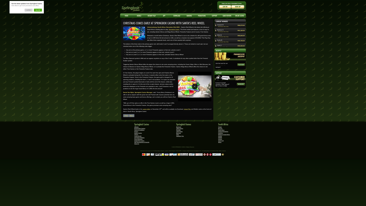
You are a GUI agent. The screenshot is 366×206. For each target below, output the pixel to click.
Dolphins (220, 133)
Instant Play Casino (139, 140)
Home (126, 15)
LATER (28, 10)
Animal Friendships (223, 131)
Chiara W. (220, 42)
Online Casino (239, 15)
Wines (219, 142)
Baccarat (178, 133)
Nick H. (219, 37)
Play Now (241, 64)
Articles (136, 134)
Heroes (220, 139)
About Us (136, 143)
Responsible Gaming (139, 128)
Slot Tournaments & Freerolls (141, 142)
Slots (177, 134)
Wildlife (220, 137)
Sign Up (237, 7)
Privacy (136, 131)
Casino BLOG (137, 136)
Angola (220, 136)
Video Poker (179, 131)
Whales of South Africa (224, 134)
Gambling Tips (180, 136)
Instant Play (187, 109)
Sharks (220, 127)
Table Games (179, 128)
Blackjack (178, 127)
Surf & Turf (221, 140)
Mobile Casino (138, 133)
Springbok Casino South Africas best (136, 7)
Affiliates (136, 127)
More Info (241, 84)
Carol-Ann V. (221, 27)
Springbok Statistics (139, 137)
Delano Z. (220, 32)
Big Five (220, 128)
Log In (225, 7)
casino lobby (146, 109)
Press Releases (138, 139)
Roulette (178, 130)
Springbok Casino (174, 29)
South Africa (221, 130)
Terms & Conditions (139, 130)
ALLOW (38, 10)
